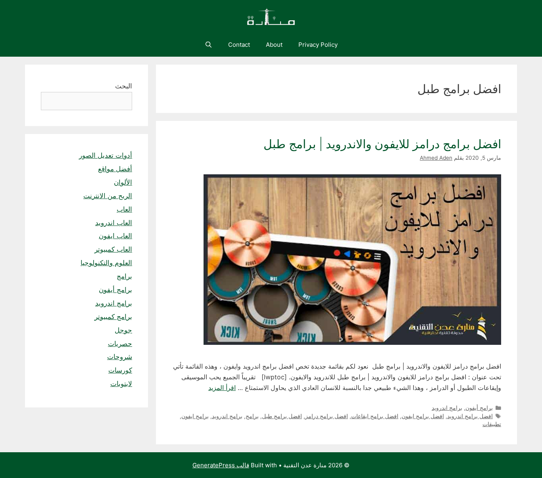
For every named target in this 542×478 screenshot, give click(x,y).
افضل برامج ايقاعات (374, 416)
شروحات (119, 357)
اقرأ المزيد (222, 388)
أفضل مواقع (115, 169)
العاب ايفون (115, 236)
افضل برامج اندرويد (470, 416)
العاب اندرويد (113, 223)
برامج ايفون (195, 416)
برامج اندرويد (447, 408)
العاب (124, 209)
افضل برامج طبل (282, 416)
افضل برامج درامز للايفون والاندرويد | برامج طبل (380, 144)
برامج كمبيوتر (113, 317)
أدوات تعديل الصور (105, 155)
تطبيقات (491, 424)
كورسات (120, 370)
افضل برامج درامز (326, 416)
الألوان (123, 182)
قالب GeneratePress (220, 465)
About (274, 44)
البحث (123, 86)
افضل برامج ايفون (423, 416)
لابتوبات (121, 384)
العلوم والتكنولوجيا (106, 263)
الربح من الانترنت (107, 196)
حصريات (120, 344)
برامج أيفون (479, 408)
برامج (252, 416)
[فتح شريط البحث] (208, 45)
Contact (239, 44)
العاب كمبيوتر (113, 249)
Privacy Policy (318, 44)
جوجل (123, 330)
